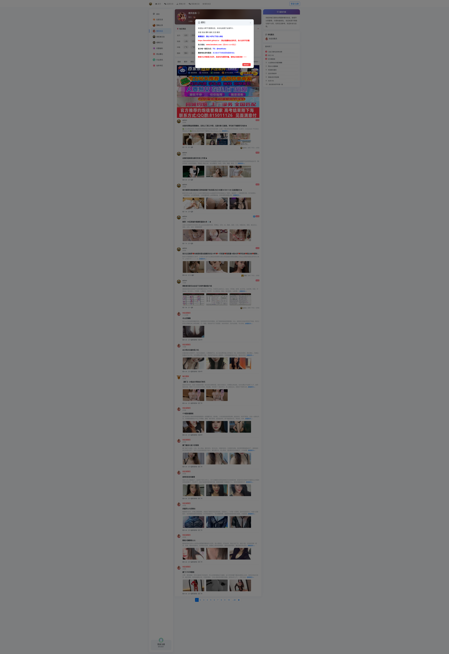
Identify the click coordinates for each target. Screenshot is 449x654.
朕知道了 (246, 65)
